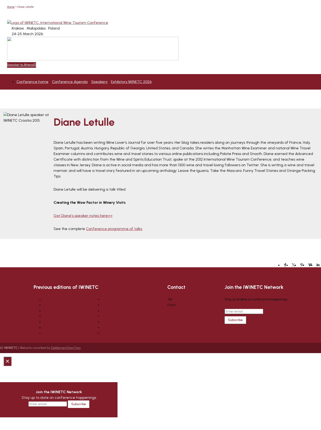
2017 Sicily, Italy (113, 299)
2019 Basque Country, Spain (63, 327)
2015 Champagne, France (120, 311)
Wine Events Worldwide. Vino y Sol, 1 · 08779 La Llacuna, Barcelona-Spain (188, 322)
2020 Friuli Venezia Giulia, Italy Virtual (70, 322)
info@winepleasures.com (195, 305)
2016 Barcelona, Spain (117, 305)
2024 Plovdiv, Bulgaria (59, 305)
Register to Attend (20, 65)
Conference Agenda (70, 81)
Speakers (99, 81)
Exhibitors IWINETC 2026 (131, 81)
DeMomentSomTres (66, 348)
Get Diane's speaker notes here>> (83, 215)
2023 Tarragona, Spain (59, 311)
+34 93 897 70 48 (185, 299)
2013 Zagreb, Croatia (117, 322)
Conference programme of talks (114, 228)
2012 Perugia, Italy (115, 327)
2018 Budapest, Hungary (60, 333)
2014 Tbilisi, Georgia (116, 316)
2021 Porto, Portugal (57, 316)
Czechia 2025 (53, 299)
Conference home (32, 81)
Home (11, 6)
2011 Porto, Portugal (115, 333)
